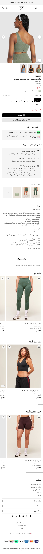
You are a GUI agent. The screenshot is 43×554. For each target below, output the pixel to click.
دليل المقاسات (6, 95)
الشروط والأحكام (21, 523)
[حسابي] (7, 8)
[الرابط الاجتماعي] (31, 516)
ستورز (21, 528)
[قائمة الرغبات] (8, 278)
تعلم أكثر (11, 132)
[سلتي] (3, 8)
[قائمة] (40, 8)
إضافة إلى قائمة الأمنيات (20, 120)
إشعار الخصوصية (21, 525)
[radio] (39, 68)
